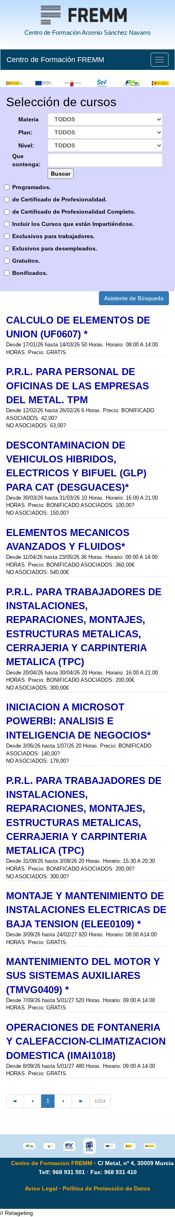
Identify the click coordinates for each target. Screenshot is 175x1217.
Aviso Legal (41, 1188)
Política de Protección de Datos (106, 1188)
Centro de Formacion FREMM (51, 1163)
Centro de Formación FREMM (55, 60)
